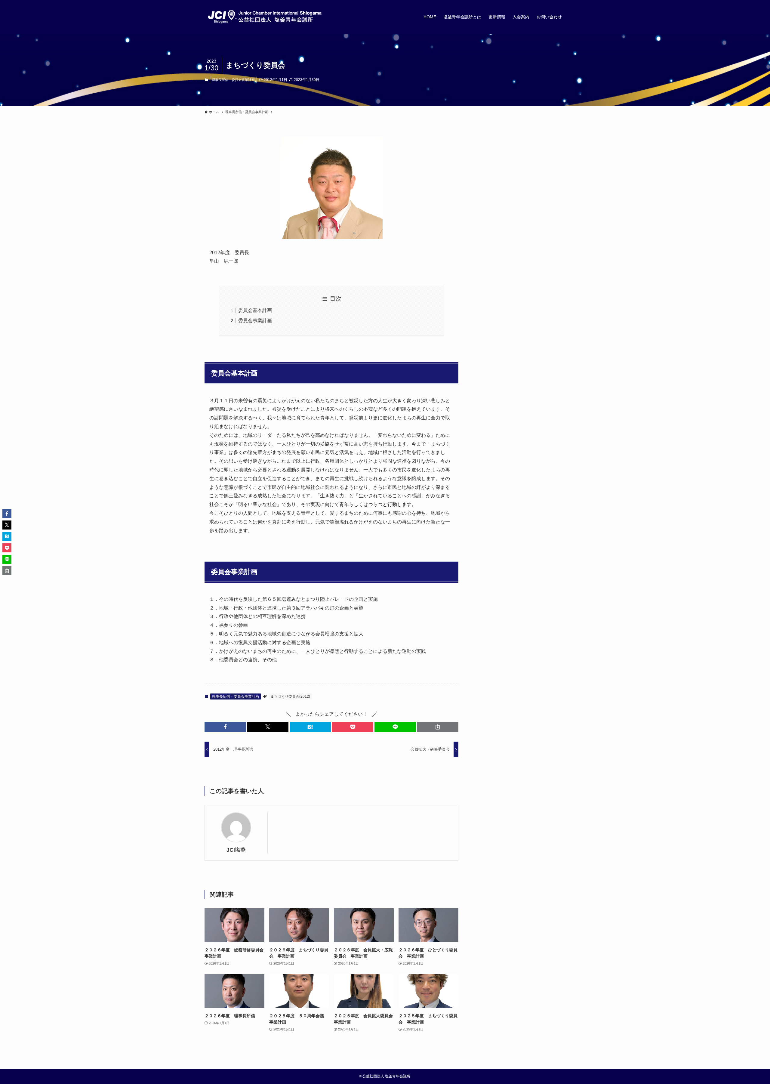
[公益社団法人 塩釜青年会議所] (265, 17)
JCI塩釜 (236, 850)
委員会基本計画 (255, 310)
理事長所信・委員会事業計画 (233, 80)
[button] (225, 727)
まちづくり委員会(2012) (290, 696)
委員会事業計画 (255, 320)
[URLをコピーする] (437, 727)
